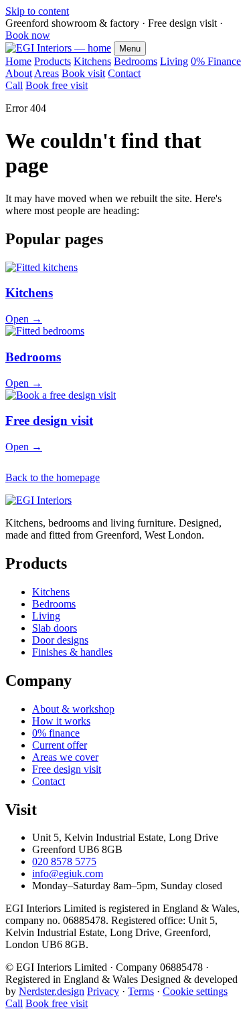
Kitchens (92, 61)
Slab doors (54, 628)
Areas (46, 73)
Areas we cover (65, 757)
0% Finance (216, 61)
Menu (130, 48)
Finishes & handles (72, 652)
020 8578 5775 (64, 861)
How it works (61, 721)
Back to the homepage (52, 477)
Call (14, 85)
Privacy (103, 991)
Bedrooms (135, 61)
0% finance (56, 733)
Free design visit (66, 769)
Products (52, 61)
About (18, 73)
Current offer (59, 745)
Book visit (83, 73)
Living (174, 61)
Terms (141, 991)
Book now (27, 35)
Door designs (60, 640)
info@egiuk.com (67, 873)
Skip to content (37, 11)
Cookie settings (195, 991)
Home (18, 61)
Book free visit (56, 85)
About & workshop (73, 709)
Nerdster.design (51, 991)
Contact (124, 73)
